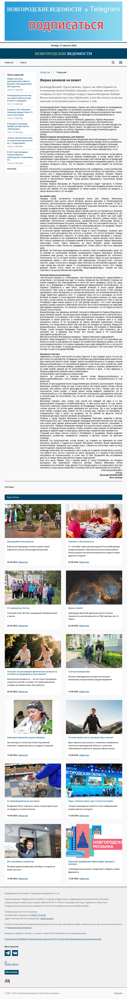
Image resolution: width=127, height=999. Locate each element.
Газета (23, 62)
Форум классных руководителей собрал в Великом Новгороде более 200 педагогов (19, 83)
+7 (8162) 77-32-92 (37, 915)
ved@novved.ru (47, 918)
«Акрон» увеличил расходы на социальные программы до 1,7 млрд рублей (20, 140)
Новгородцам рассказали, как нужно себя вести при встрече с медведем (19, 98)
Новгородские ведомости (19, 927)
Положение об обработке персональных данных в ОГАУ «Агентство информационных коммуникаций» (53, 939)
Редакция (118, 993)
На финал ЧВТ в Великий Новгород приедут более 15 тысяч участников (19, 112)
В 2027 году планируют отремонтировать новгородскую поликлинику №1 (20, 156)
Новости (9, 62)
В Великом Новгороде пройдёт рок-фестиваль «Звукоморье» (18, 126)
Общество (45, 72)
